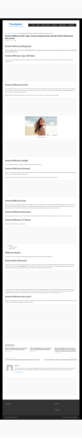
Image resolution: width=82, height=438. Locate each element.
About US (57, 403)
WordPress (69, 417)
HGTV (60, 292)
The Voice (70, 25)
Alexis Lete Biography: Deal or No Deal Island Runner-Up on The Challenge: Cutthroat (16, 348)
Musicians (54, 25)
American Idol (62, 25)
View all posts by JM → (19, 372)
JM (15, 40)
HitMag (75, 417)
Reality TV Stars (46, 25)
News (38, 25)
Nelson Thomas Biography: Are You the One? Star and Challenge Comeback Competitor (41, 348)
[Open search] (73, 25)
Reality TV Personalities (13, 33)
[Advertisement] (41, 9)
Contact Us (57, 409)
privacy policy (8, 403)
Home (33, 25)
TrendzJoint (15, 24)
